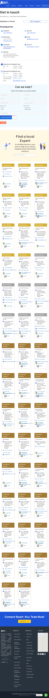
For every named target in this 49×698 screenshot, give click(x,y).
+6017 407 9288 (8, 450)
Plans (26, 5)
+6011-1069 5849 (23, 569)
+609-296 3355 (40, 570)
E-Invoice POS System (17, 657)
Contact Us (29, 642)
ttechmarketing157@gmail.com (11, 331)
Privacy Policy (29, 653)
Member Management (17, 647)
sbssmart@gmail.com (42, 240)
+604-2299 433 (24, 507)
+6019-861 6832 (8, 421)
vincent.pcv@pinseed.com (10, 509)
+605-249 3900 (8, 207)
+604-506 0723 (41, 180)
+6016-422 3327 (41, 298)
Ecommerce (17, 636)
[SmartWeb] (5, 2)
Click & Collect (17, 639)
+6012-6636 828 (8, 471)
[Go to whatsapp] (46, 695)
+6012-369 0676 (23, 210)
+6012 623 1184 (8, 389)
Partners (38, 5)
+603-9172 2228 (24, 600)
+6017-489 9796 (6, 174)
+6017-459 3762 (8, 328)
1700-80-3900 (6, 210)
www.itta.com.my (8, 302)
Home (7, 5)
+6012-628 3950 (23, 299)
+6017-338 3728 (8, 507)
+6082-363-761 (8, 297)
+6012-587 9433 (23, 509)
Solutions (20, 5)
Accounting (16, 651)
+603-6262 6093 (41, 446)
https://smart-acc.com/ (33, 46)
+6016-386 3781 (24, 537)
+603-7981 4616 (8, 568)
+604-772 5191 (24, 419)
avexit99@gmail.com (42, 328)
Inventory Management (17, 643)
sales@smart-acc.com (32, 39)
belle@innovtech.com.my (10, 473)
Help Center (29, 634)
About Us (13, 5)
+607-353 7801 (24, 328)
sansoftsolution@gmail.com (11, 270)
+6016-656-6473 (25, 240)
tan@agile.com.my (9, 238)
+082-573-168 (40, 237)
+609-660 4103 (24, 567)
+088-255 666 (24, 390)
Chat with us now (7, 40)
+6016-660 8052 (41, 326)
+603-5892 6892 (8, 267)
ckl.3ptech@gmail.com (26, 331)
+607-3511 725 (40, 479)
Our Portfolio (29, 648)
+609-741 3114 (38, 270)
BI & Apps (16, 654)
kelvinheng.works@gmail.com (11, 361)
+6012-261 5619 (40, 509)
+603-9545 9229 (25, 450)
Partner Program (30, 650)
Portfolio (32, 5)
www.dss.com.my (8, 176)
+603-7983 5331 (31, 32)
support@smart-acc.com (19, 80)
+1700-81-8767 (24, 180)
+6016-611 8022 (8, 538)
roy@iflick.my (7, 454)
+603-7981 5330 (7, 32)
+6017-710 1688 (24, 207)
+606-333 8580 (24, 297)
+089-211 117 (24, 480)
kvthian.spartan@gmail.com (11, 299)
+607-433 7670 (8, 236)
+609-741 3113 (40, 267)
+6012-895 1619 (8, 359)
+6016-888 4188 (24, 270)
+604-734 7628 (40, 420)
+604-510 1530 (8, 171)
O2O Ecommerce (27, 695)
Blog (27, 639)
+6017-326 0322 (41, 359)
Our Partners (29, 645)
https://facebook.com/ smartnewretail (9, 47)
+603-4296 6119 (8, 600)
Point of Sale (17, 634)
